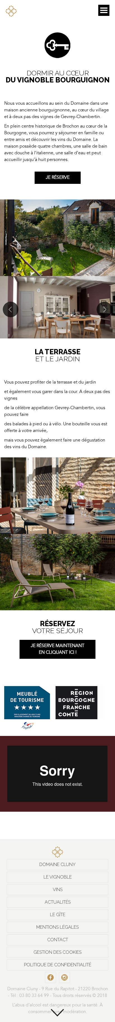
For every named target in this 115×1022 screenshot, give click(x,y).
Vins (58, 889)
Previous (10, 309)
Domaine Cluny (57, 864)
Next (104, 309)
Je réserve (58, 177)
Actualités (58, 902)
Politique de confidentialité (57, 964)
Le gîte (57, 914)
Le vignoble (58, 877)
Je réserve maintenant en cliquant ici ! (57, 649)
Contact (57, 939)
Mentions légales (57, 927)
